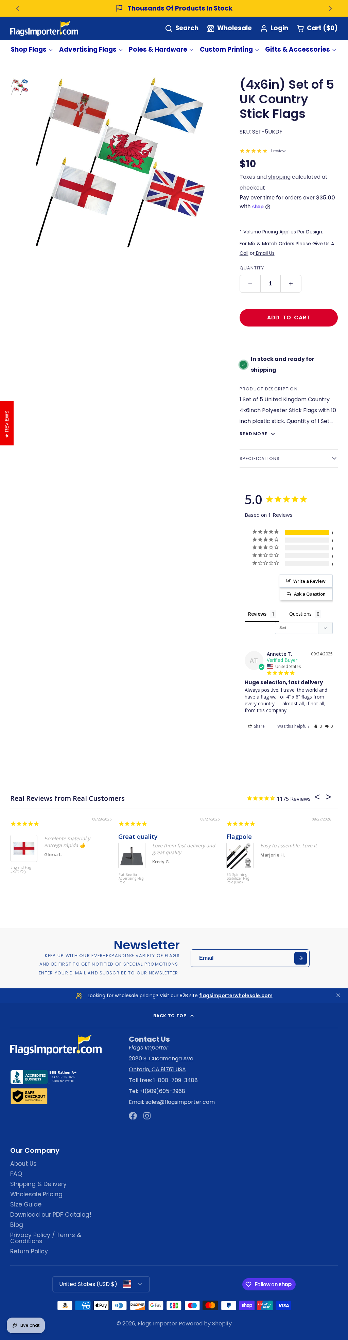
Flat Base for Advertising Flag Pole (131, 878)
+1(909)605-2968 (162, 1091)
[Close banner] (338, 995)
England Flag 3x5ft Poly (21, 870)
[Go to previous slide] (17, 8)
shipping (279, 177)
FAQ (16, 1174)
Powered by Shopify (205, 1323)
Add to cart (288, 317)
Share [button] (259, 726)
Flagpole (239, 836)
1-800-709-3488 (175, 1080)
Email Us (265, 253)
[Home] (44, 28)
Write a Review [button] (309, 581)
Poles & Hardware (158, 49)
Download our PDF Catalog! (50, 1215)
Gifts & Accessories (297, 49)
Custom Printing (226, 49)
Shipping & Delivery (38, 1184)
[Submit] (300, 958)
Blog (16, 1225)
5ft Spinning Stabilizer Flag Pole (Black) (238, 878)
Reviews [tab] (257, 614)
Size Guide (25, 1204)
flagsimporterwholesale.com (236, 995)
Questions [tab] (300, 614)
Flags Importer (157, 1323)
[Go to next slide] (330, 8)
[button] (317, 726)
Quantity (252, 268)
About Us (23, 1164)
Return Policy (29, 1251)
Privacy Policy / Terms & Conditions (45, 1238)
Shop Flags (29, 49)
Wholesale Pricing (36, 1194)
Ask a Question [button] (310, 594)
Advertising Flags (88, 49)
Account (274, 28)
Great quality (138, 836)
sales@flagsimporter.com (180, 1102)
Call (244, 253)
